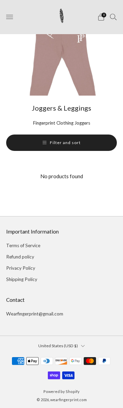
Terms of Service (23, 245)
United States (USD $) (58, 345)
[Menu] (9, 17)
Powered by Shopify (61, 391)
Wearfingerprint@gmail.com (34, 313)
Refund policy (20, 256)
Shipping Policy (21, 279)
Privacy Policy (20, 268)
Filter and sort (65, 142)
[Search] (113, 16)
